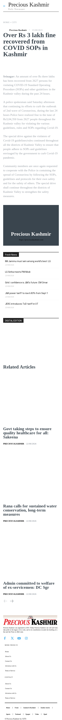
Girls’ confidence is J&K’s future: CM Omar (26, 282)
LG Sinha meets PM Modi (17, 272)
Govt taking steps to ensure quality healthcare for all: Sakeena (27, 433)
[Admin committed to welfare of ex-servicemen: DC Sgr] (31, 553)
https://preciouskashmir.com (31, 240)
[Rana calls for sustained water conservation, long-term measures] (31, 476)
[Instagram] (26, 638)
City (14, 22)
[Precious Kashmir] (6, 30)
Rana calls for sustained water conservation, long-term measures (30, 510)
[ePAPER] (31, 347)
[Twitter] (12, 638)
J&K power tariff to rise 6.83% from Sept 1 (26, 293)
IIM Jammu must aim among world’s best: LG (28, 261)
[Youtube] (19, 638)
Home (6, 22)
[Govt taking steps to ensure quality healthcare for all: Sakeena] (31, 399)
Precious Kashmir (18, 30)
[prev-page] (5, 601)
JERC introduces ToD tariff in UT (21, 304)
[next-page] (11, 601)
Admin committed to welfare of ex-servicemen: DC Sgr (29, 585)
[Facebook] (4, 638)
